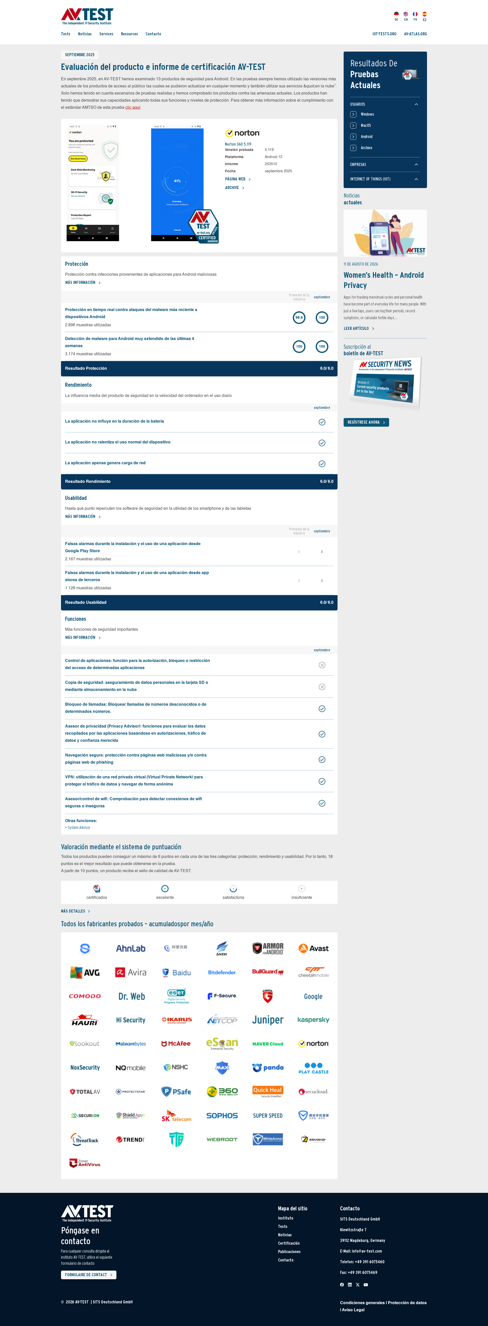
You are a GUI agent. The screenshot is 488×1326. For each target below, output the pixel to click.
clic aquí (132, 108)
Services (106, 33)
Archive (232, 187)
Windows (367, 114)
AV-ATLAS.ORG (415, 33)
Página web (235, 179)
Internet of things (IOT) (370, 179)
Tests (65, 33)
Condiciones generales (362, 1303)
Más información (80, 282)
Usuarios (357, 104)
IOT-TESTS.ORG (384, 33)
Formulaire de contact (86, 1274)
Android (366, 136)
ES (424, 19)
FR (415, 19)
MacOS (366, 125)
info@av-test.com (367, 1251)
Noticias (85, 33)
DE (396, 19)
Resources (129, 33)
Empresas (358, 164)
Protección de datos (407, 1303)
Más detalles (73, 911)
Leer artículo (356, 328)
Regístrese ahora (364, 422)
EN (406, 19)
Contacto (153, 33)
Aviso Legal (353, 1310)
